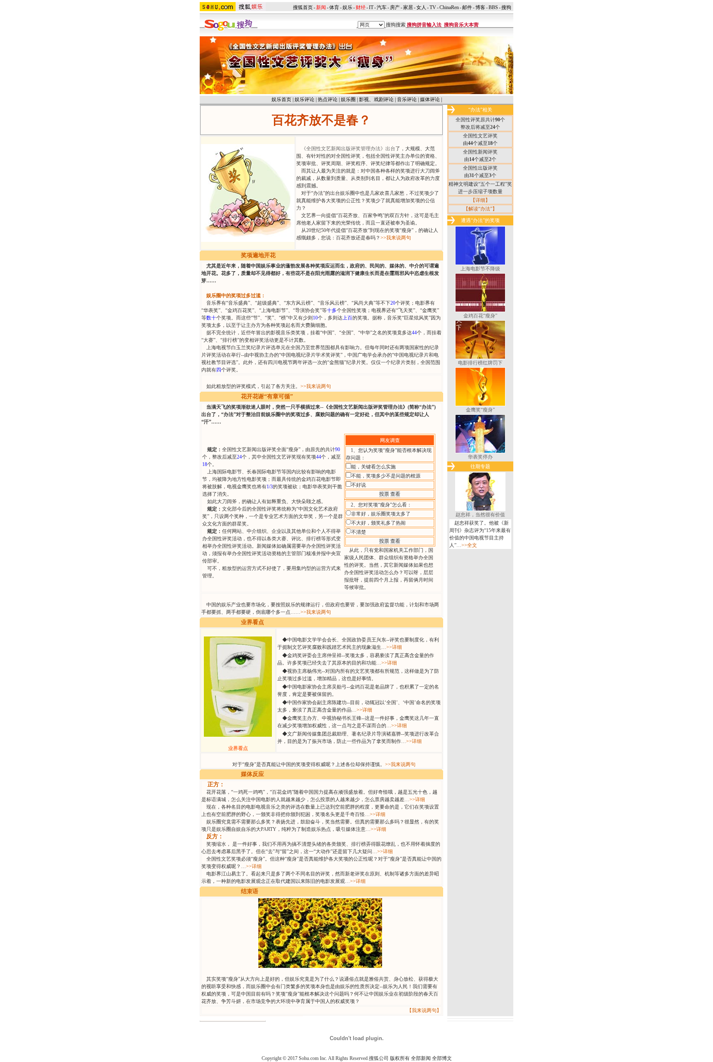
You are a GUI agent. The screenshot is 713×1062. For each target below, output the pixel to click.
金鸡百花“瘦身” (480, 316)
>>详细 (394, 647)
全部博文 (442, 1058)
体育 (334, 7)
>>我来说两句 (395, 238)
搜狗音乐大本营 (461, 25)
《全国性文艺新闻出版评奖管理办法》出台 (348, 148)
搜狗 (506, 7)
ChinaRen (449, 7)
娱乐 (347, 7)
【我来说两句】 (424, 1010)
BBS (493, 7)
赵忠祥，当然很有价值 (480, 515)
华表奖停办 (480, 457)
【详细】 (480, 200)
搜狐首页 (303, 7)
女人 (421, 7)
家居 (408, 7)
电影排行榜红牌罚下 (480, 363)
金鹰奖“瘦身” (480, 410)
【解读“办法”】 (480, 209)
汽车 (382, 7)
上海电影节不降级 (480, 269)
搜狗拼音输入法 (424, 25)
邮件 (467, 7)
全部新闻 (421, 1058)
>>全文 (469, 545)
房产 (395, 7)
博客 (480, 7)
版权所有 (400, 1058)
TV (433, 7)
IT (371, 7)
